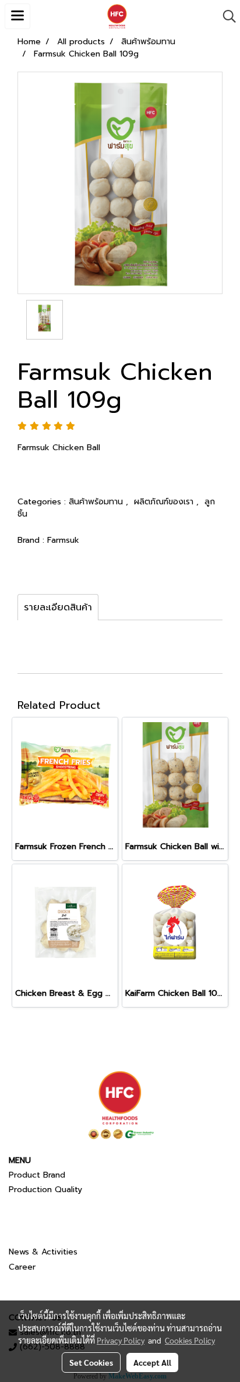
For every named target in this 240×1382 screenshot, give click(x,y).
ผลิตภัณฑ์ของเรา (165, 502)
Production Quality (45, 1189)
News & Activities (43, 1252)
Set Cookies (91, 1362)
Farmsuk (63, 540)
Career (22, 1267)
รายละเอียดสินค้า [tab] (58, 607)
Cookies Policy (190, 1340)
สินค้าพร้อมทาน (97, 502)
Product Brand (37, 1175)
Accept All (152, 1362)
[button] (225, 16)
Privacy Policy (120, 1340)
